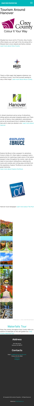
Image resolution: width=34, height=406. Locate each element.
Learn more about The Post (25, 206)
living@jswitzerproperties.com (18, 354)
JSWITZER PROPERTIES (9, 3)
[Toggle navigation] (31, 2)
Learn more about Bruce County (22, 79)
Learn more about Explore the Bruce (11, 169)
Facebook (17, 357)
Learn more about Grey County (10, 46)
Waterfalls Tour (17, 326)
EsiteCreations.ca (20, 401)
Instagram (17, 359)
